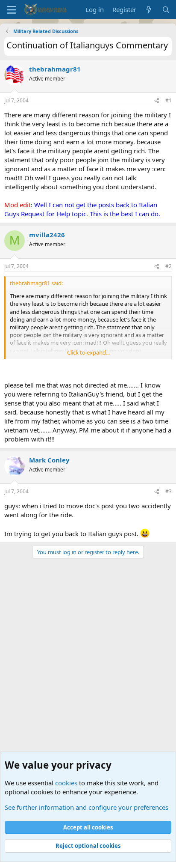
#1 (168, 100)
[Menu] (12, 9)
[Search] (166, 10)
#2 (168, 266)
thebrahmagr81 (55, 69)
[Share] (156, 101)
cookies (66, 782)
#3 (168, 491)
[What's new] (149, 10)
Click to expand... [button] (88, 352)
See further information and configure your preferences (86, 807)
